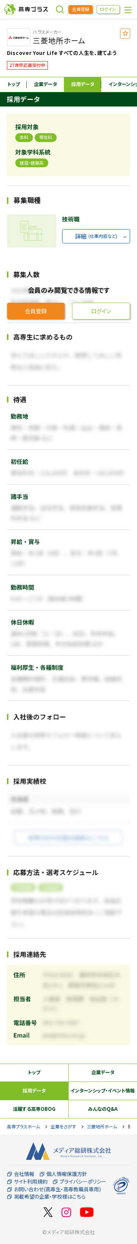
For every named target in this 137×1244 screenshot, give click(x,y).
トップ (13, 84)
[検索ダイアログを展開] (60, 9)
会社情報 (24, 1173)
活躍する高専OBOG (34, 1108)
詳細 (96, 236)
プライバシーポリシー (83, 1181)
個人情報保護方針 (66, 1173)
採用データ (82, 84)
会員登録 (81, 9)
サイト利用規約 (30, 1181)
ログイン (108, 9)
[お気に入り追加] (125, 33)
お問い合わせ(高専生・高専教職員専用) (57, 1189)
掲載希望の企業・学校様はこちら (49, 1196)
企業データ (45, 84)
